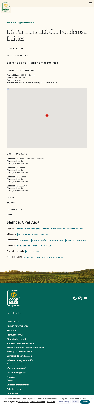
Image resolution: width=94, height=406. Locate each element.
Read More (51, 402)
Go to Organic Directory (23, 22)
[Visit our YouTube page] (85, 298)
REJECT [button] (75, 402)
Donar (10, 380)
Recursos (11, 330)
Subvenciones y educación (20, 360)
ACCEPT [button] (85, 402)
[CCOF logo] (6, 7)
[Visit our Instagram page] (80, 298)
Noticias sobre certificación (20, 343)
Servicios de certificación (19, 356)
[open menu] (90, 3)
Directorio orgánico (16, 372)
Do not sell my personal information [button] (31, 402)
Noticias (11, 377)
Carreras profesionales (18, 385)
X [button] (91, 397)
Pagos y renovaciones (17, 326)
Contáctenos (13, 393)
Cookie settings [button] (63, 402)
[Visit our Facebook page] (75, 298)
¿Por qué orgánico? (16, 368)
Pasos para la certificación (19, 351)
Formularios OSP (15, 335)
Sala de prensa (14, 389)
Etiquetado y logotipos (18, 339)
